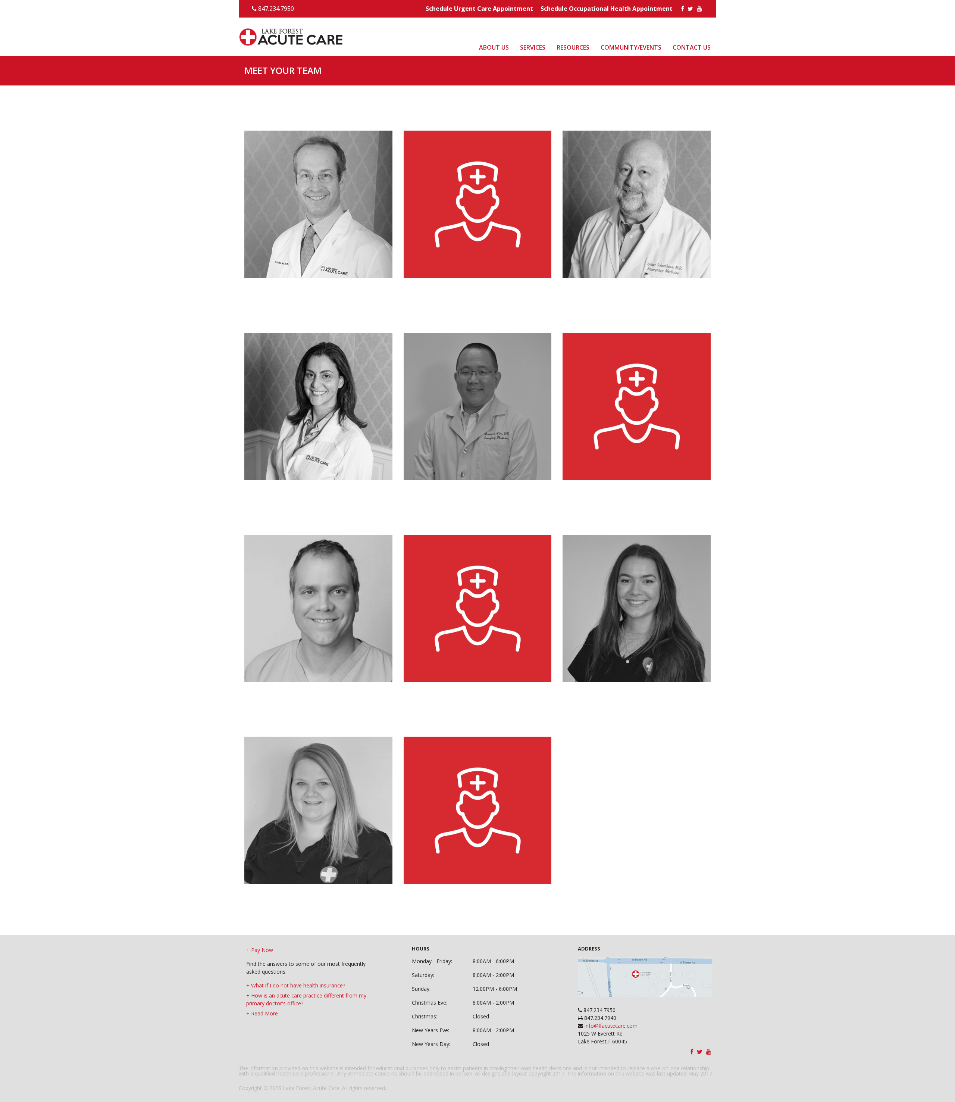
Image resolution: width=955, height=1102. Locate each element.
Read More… (269, 213)
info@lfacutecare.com (610, 1025)
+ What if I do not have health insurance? (295, 985)
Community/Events (647, 41)
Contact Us (696, 41)
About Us (535, 41)
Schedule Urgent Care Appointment (479, 8)
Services (566, 41)
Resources (599, 41)
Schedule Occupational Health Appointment (607, 8)
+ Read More (262, 1013)
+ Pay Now (259, 949)
